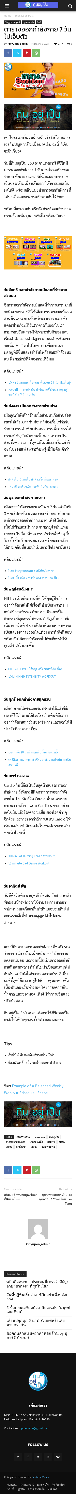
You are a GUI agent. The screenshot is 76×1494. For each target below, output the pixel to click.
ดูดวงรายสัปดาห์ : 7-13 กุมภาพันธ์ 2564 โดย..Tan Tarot (55, 1199)
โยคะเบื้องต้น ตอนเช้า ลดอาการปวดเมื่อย (33, 578)
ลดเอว (34, 1146)
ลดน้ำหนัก (21, 1146)
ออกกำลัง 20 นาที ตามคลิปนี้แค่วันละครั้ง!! (34, 752)
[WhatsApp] (36, 53)
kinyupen (40, 1136)
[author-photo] (38, 1238)
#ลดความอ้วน (23, 1136)
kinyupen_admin (18, 43)
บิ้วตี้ (39, 22)
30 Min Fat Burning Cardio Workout (31, 856)
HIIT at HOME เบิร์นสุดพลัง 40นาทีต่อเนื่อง (35, 669)
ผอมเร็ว (51, 1141)
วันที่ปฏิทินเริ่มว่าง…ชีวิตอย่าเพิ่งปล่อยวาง (37, 1297)
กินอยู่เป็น (54, 1136)
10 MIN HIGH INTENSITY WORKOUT (32, 676)
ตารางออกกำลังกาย (15, 1141)
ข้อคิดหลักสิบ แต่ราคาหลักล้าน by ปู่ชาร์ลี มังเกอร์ (36, 1335)
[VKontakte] (58, 1457)
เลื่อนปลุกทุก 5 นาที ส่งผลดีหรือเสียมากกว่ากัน (35, 1322)
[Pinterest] (27, 53)
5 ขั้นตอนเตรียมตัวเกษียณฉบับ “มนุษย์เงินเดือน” (38, 1309)
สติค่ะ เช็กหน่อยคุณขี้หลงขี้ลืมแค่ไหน (20, 1197)
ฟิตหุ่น (62, 1141)
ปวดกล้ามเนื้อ (36, 1141)
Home (7, 15)
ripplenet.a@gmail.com (34, 1428)
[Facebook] (8, 53)
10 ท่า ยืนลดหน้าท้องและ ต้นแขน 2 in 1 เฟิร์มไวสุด (40, 382)
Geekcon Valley (40, 1477)
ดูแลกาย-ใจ (29, 22)
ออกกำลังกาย (48, 1146)
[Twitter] (17, 53)
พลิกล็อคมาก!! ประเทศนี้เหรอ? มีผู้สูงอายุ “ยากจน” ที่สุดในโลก (37, 1284)
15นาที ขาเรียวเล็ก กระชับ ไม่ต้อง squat (33, 486)
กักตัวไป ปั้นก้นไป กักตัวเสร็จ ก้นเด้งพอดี (33, 479)
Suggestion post (24, 15)
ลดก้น (9, 1146)
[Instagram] (48, 1457)
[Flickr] (38, 1457)
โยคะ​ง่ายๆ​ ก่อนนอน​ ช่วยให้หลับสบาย (31, 570)
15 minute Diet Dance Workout (28, 863)
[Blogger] (18, 1457)
